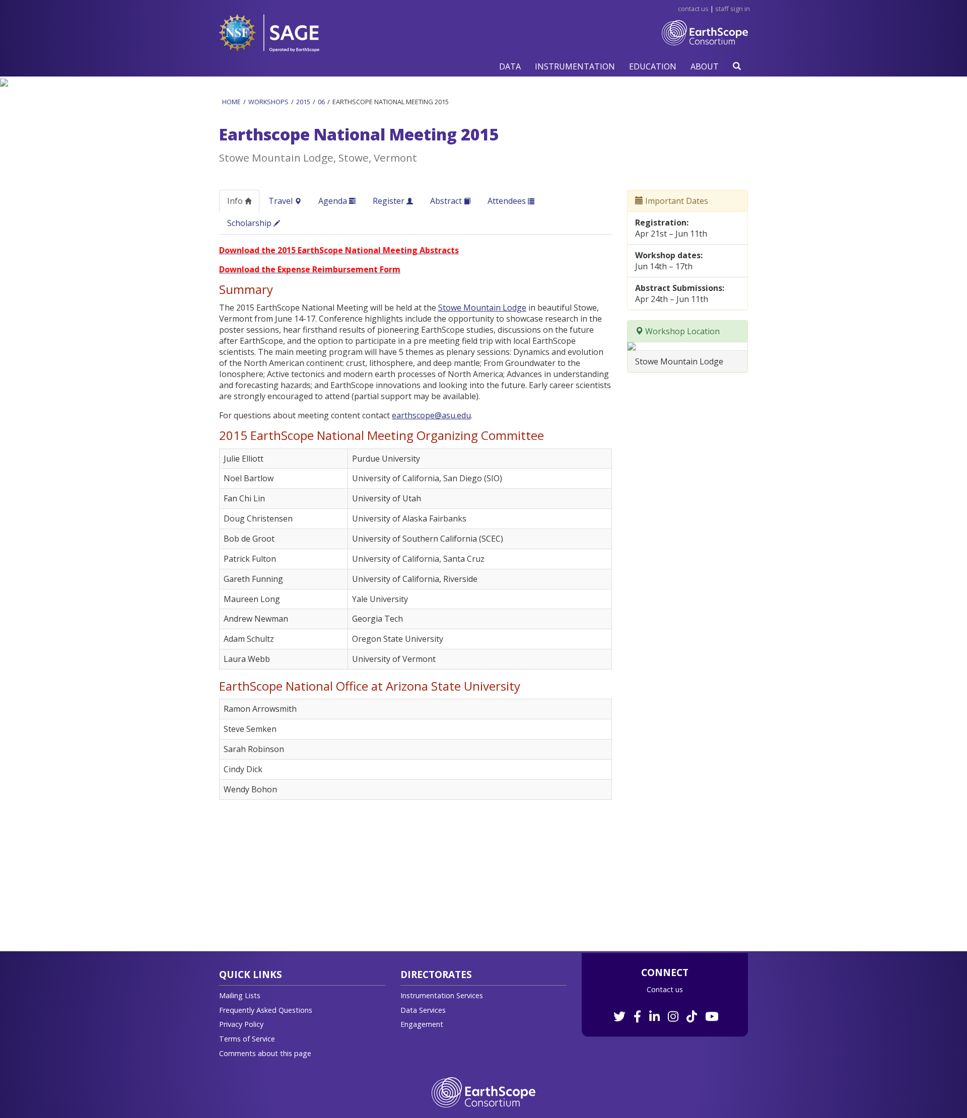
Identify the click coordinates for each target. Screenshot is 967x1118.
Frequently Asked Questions (265, 1010)
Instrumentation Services (441, 995)
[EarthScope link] (483, 1091)
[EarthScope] (705, 40)
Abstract (447, 200)
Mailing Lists (239, 995)
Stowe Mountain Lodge (482, 307)
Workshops (268, 101)
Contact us (665, 989)
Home (231, 101)
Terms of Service (247, 1039)
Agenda (333, 200)
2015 (303, 101)
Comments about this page (265, 1053)
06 (321, 101)
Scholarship (250, 223)
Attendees (508, 200)
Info (236, 200)
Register (389, 200)
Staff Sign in (732, 8)
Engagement (421, 1024)
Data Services (423, 1010)
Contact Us (693, 8)
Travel (281, 200)
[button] (510, 66)
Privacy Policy (241, 1024)
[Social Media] (665, 1011)
